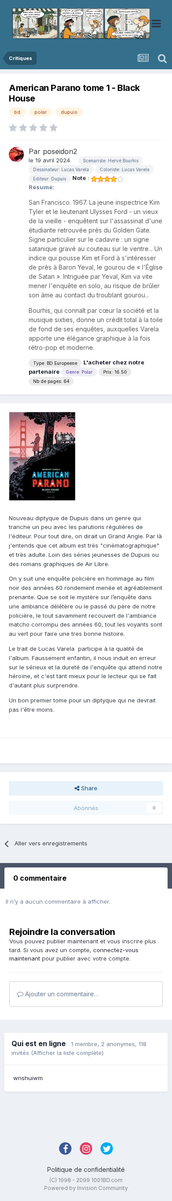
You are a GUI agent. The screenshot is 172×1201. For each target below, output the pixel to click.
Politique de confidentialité (86, 1169)
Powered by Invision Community (86, 1188)
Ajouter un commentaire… (61, 994)
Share (88, 788)
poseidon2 (60, 151)
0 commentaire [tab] (40, 878)
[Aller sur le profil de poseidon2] (16, 154)
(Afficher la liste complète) (67, 1052)
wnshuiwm (28, 1077)
